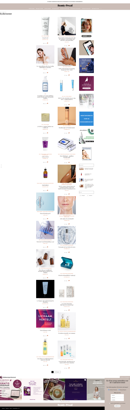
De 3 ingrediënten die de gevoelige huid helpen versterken (45, 66)
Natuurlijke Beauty (55, 8)
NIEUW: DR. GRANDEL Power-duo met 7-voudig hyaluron (67, 98)
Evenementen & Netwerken (75, 8)
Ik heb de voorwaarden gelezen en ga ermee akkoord (117, 403)
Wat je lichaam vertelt (45, 330)
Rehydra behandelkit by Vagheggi (66, 275)
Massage (39, 328)
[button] (11, 389)
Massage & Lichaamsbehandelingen (69, 331)
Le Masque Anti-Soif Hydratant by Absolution (45, 301)
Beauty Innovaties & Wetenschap (63, 154)
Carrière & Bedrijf (47, 8)
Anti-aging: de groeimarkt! (67, 219)
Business (65, 216)
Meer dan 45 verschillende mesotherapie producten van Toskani (45, 271)
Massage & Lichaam (39, 8)
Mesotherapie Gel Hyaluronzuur (67, 127)
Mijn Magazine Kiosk (95, 8)
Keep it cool (45, 38)
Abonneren (7, 408)
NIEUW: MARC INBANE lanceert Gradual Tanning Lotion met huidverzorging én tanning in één (66, 188)
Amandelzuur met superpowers (88, 174)
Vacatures (3, 408)
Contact (11, 408)
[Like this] (46, 43)
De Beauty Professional (86, 8)
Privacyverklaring (15, 408)
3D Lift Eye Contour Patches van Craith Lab (45, 127)
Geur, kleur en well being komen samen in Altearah (45, 359)
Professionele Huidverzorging (47, 154)
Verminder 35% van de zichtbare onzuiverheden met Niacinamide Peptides (45, 97)
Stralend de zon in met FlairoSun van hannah (89, 169)
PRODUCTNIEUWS (67, 66)
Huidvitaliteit (45, 185)
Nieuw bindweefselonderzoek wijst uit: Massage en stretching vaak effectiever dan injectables (66, 39)
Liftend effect (45, 157)
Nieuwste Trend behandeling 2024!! (45, 242)
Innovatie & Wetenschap (64, 8)
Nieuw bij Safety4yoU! (45, 213)
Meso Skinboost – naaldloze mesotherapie (67, 156)
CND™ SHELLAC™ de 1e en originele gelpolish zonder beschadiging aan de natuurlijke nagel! (89, 186)
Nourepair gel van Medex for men (66, 247)
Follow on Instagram (124, 377)
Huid (47, 64)
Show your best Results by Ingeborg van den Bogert (89, 180)
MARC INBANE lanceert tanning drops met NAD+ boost (67, 69)
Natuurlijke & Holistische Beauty (47, 328)
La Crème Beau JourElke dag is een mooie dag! (66, 304)
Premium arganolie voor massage (66, 333)
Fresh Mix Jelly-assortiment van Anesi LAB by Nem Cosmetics (67, 362)
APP (18, 408)
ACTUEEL (44, 64)
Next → (58, 372)
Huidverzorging (31, 8)
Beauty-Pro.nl (65, 5)
